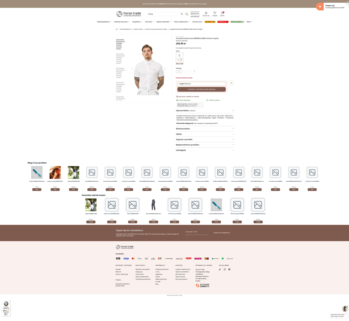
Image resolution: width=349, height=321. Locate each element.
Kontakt (158, 282)
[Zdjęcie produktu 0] (120, 45)
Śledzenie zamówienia (143, 269)
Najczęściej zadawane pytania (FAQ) (123, 285)
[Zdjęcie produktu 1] (120, 59)
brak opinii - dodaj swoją (181, 40)
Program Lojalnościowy (183, 269)
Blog (157, 284)
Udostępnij (181, 150)
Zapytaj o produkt (184, 139)
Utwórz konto (140, 274)
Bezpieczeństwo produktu (187, 145)
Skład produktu (183, 128)
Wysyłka (118, 269)
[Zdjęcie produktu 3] (120, 88)
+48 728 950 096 (195, 16)
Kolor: (178, 51)
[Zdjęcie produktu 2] (120, 74)
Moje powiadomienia (142, 277)
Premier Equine (180, 36)
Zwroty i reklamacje (122, 274)
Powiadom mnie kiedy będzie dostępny (201, 89)
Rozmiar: (179, 68)
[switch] (6, 314)
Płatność (118, 272)
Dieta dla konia (180, 274)
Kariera (158, 277)
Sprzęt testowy (180, 277)
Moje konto (140, 265)
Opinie (179, 134)
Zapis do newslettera (182, 272)
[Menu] (9, 302)
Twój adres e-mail (191, 232)
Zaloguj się (139, 272)
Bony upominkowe (181, 279)
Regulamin (159, 274)
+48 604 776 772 (195, 13)
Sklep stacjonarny (161, 279)
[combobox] (165, 14)
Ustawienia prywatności (143, 279)
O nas (157, 272)
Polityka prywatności (162, 269)
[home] (116, 29)
